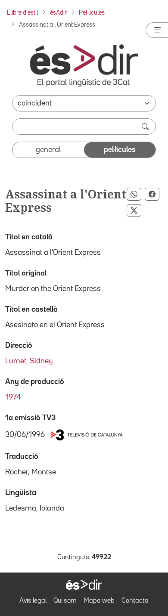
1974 (13, 397)
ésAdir (58, 12)
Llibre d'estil (22, 12)
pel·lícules (120, 149)
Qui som (65, 601)
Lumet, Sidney (29, 361)
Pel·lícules (92, 12)
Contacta (135, 601)
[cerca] (146, 126)
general (48, 149)
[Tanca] (157, 30)
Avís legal (33, 601)
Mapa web (99, 601)
